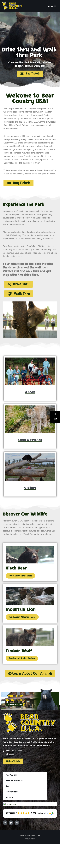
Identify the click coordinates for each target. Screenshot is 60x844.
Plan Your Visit (11, 775)
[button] (18, 284)
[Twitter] (11, 822)
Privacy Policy (30, 839)
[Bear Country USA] (13, 6)
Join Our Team (12, 792)
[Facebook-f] (5, 822)
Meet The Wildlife (13, 780)
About (8, 797)
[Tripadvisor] (17, 822)
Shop (7, 786)
